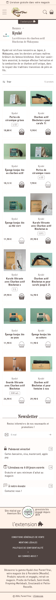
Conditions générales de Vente (28, 537)
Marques (16, 28)
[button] (4, 12)
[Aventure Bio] (28, 512)
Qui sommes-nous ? (28, 556)
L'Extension (38, 596)
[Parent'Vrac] (19, 12)
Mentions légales (28, 542)
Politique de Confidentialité (28, 547)
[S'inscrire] (47, 435)
